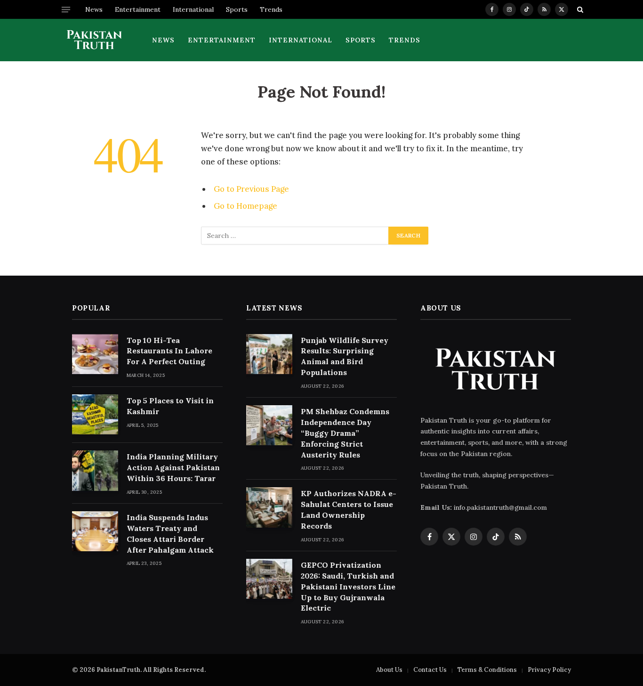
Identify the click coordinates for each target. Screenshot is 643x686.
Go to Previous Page (251, 189)
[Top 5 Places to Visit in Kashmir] (95, 414)
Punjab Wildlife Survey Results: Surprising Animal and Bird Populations (344, 356)
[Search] (579, 9)
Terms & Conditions (487, 670)
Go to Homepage (245, 206)
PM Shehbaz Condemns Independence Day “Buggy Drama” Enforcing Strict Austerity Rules (345, 433)
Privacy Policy (549, 670)
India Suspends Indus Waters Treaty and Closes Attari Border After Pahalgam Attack (170, 534)
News (94, 9)
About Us (389, 670)
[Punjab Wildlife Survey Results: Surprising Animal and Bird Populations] (269, 354)
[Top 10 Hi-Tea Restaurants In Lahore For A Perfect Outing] (95, 354)
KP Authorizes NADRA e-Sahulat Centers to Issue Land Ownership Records (348, 510)
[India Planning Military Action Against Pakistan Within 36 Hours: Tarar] (95, 470)
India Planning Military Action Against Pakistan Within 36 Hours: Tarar (173, 467)
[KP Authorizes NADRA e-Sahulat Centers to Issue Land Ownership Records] (269, 507)
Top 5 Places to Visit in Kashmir (170, 406)
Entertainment (138, 9)
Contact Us (430, 670)
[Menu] (66, 9)
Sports (237, 9)
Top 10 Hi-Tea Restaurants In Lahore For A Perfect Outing (169, 351)
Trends (271, 9)
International (193, 9)
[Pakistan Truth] (94, 40)
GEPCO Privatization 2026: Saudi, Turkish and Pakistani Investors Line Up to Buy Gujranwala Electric (348, 586)
